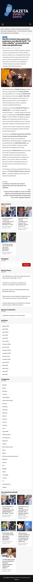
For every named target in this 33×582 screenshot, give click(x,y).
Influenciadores (6, 434)
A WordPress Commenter (9, 315)
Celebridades (5, 397)
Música (4, 453)
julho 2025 (5, 365)
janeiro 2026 (5, 347)
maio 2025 (5, 371)
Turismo (4, 478)
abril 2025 (5, 374)
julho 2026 (5, 329)
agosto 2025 (5, 362)
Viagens (4, 487)
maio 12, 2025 (17, 48)
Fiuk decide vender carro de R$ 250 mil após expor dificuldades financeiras (7, 247)
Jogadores (5, 440)
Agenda (4, 385)
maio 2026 (5, 335)
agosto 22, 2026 (6, 227)
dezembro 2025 (6, 350)
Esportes (4, 419)
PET (3, 465)
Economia (5, 406)
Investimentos (6, 437)
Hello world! (21, 315)
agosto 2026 (5, 326)
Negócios (4, 459)
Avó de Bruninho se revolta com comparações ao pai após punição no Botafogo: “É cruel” (7, 221)
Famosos (5, 37)
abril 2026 (5, 338)
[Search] (30, 24)
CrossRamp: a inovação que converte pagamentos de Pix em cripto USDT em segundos (14, 184)
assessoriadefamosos (8, 48)
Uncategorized (6, 484)
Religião (4, 468)
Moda (3, 450)
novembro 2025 (6, 353)
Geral (3, 428)
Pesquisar (5, 259)
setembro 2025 (6, 359)
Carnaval (4, 394)
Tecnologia (5, 475)
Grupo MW (5, 431)
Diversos (4, 403)
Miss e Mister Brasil (7, 447)
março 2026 (5, 341)
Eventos (4, 422)
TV (3, 481)
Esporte (4, 416)
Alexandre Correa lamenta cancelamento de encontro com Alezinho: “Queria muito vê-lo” (23, 222)
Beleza (4, 388)
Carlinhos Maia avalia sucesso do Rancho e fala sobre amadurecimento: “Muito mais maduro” (16, 304)
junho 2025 (5, 368)
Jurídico (4, 444)
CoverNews (23, 577)
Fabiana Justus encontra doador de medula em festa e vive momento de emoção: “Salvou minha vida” (16, 297)
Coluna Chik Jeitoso (7, 400)
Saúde (4, 471)
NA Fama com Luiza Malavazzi (10, 456)
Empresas (4, 413)
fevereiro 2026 (6, 344)
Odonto (4, 462)
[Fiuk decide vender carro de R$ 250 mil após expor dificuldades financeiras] (8, 237)
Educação (5, 409)
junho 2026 (5, 332)
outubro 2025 (6, 356)
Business (4, 391)
